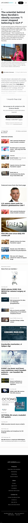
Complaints (14, 488)
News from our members (9, 269)
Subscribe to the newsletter (14, 469)
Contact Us (14, 499)
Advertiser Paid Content (14, 490)
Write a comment (22, 131)
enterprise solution (17, 124)
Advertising (14, 474)
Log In (20, 119)
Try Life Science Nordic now (14, 116)
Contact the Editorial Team (14, 497)
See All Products (14, 476)
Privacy (14, 483)
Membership (14, 471)
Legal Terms (14, 485)
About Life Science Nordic (14, 504)
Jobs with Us (14, 502)
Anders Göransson (9, 72)
